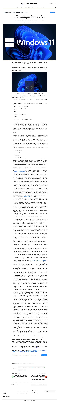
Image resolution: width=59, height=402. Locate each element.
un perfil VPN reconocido (19, 171)
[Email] (25, 370)
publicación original (34, 347)
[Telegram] (22, 370)
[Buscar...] (55, 7)
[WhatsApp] (44, 367)
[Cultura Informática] (29, 3)
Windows (19, 363)
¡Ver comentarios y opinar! (39, 384)
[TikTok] (54, 3)
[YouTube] (52, 3)
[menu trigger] (4, 7)
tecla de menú (26, 196)
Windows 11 (24, 363)
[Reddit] (19, 370)
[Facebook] (48, 3)
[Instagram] (51, 3)
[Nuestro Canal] (55, 3)
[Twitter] (50, 3)
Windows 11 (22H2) (30, 363)
